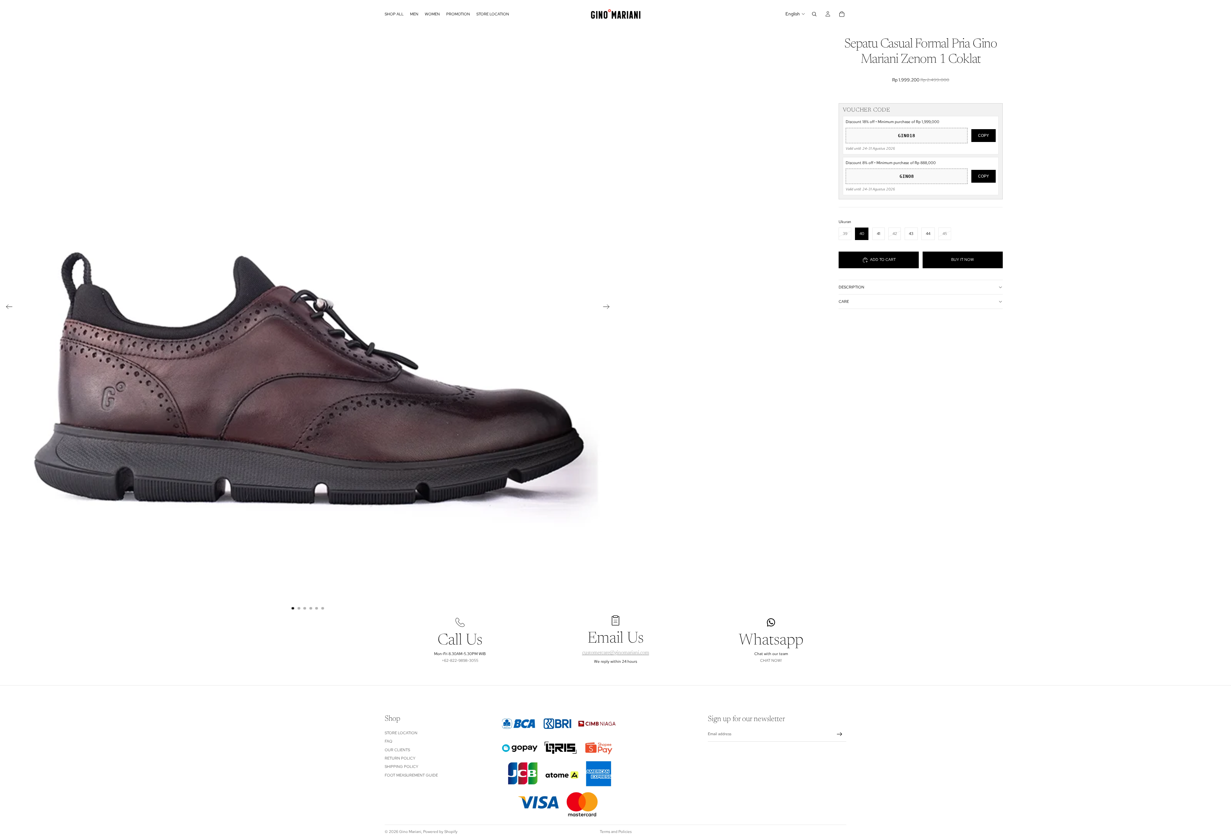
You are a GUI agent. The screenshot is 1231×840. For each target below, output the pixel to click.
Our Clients (397, 749)
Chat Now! (771, 660)
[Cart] (842, 14)
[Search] (814, 14)
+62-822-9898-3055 (460, 660)
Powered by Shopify (440, 831)
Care (844, 301)
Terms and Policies (616, 831)
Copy (983, 135)
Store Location (401, 733)
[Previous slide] (7, 308)
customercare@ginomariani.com (615, 652)
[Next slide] (608, 308)
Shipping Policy (401, 766)
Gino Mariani (410, 831)
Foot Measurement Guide (411, 775)
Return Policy (400, 758)
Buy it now (962, 259)
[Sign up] (839, 734)
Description (851, 287)
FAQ (388, 741)
